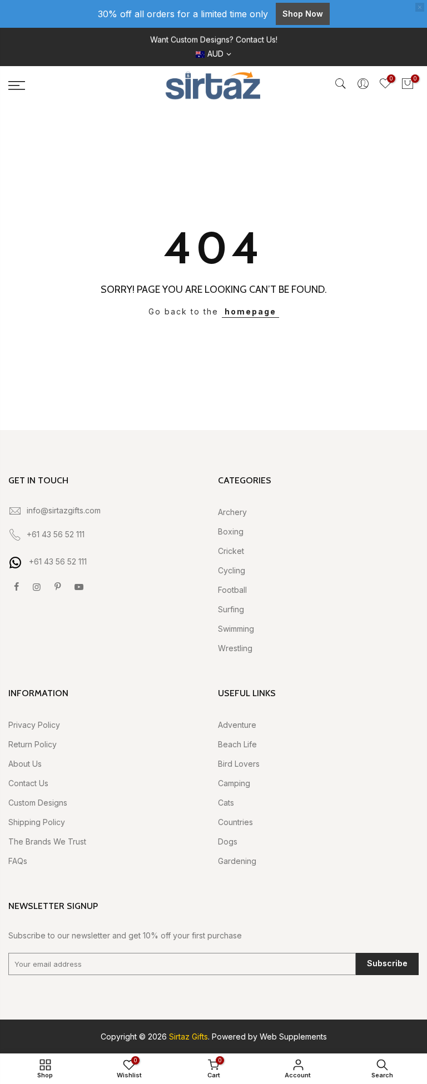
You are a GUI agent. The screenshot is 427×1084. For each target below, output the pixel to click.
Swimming (236, 628)
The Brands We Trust (47, 841)
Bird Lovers (239, 763)
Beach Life (237, 744)
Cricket (231, 551)
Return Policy (32, 744)
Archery (232, 512)
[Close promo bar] (419, 7)
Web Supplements (293, 1036)
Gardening (237, 861)
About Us (25, 763)
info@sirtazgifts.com (64, 510)
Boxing (231, 531)
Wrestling (235, 648)
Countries (235, 822)
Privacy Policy (34, 725)
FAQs (17, 861)
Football (232, 590)
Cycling (231, 570)
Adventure (237, 725)
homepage (250, 311)
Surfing (231, 609)
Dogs (227, 841)
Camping (234, 783)
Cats (226, 802)
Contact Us (28, 783)
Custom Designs (37, 802)
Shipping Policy (36, 822)
